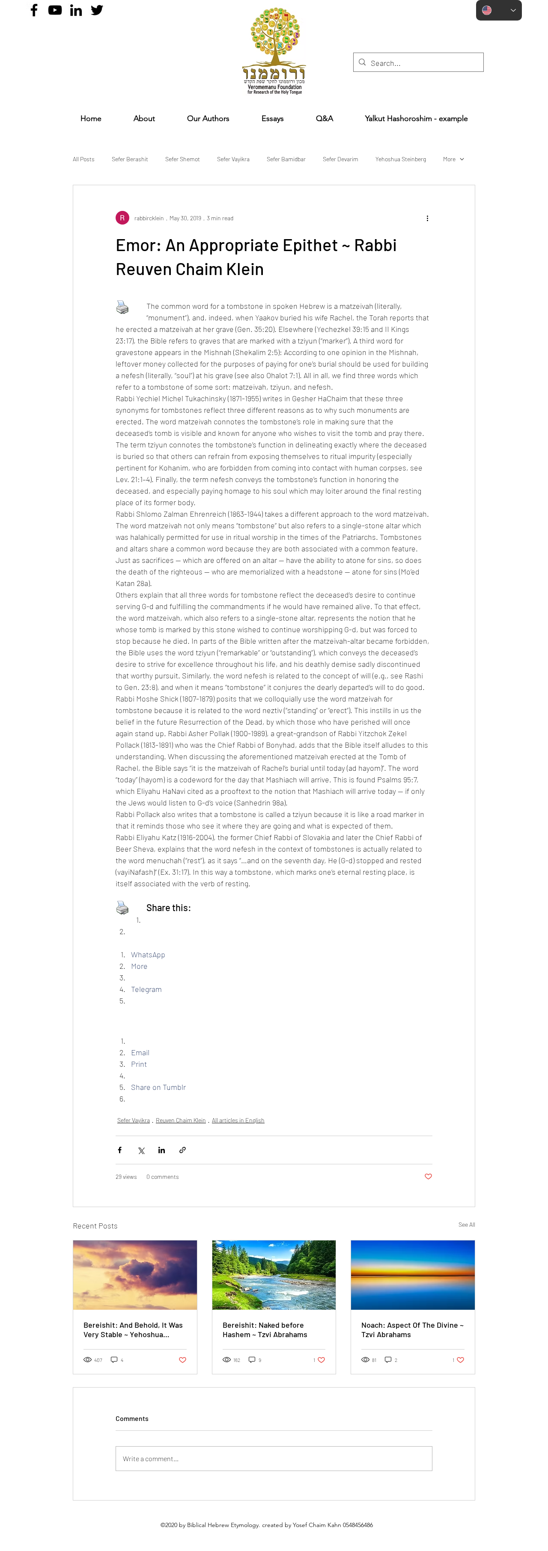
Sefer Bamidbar (286, 159)
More (449, 159)
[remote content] (274, 1023)
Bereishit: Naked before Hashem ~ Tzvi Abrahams (265, 1329)
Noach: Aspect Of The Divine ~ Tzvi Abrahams (412, 1329)
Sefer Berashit (130, 159)
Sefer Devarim (340, 159)
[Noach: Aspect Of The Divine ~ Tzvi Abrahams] (413, 1275)
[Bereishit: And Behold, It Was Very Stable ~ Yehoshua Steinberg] (135, 1275)
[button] (272, 118)
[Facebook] (34, 10)
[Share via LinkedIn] (162, 1150)
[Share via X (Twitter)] (141, 1150)
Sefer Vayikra (233, 159)
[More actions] (427, 218)
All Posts (84, 159)
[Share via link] (183, 1150)
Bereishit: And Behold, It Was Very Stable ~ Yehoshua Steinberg (133, 1329)
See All (467, 1224)
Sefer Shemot (182, 159)
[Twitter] (97, 10)
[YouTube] (55, 10)
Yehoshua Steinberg (400, 159)
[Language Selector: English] (499, 10)
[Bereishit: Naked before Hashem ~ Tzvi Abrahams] (274, 1275)
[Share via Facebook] (120, 1150)
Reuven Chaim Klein (181, 1120)
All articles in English (238, 1120)
